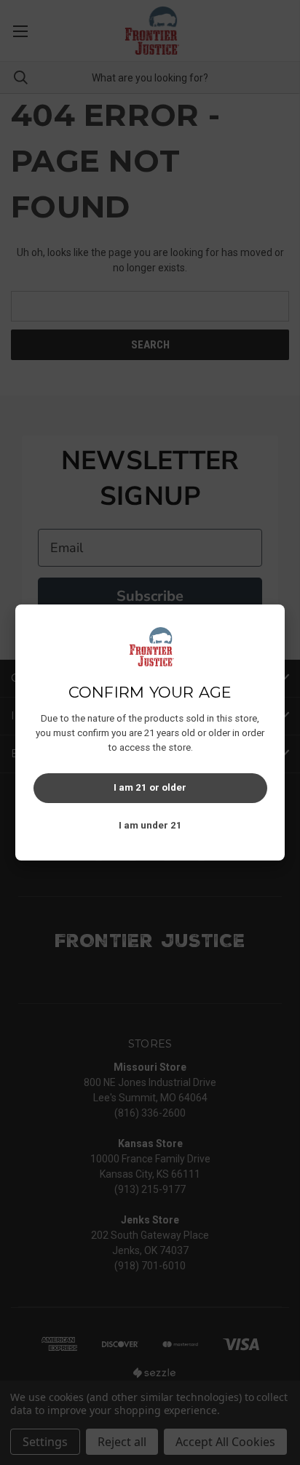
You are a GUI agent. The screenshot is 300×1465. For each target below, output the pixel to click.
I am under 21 (150, 825)
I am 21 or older (150, 787)
